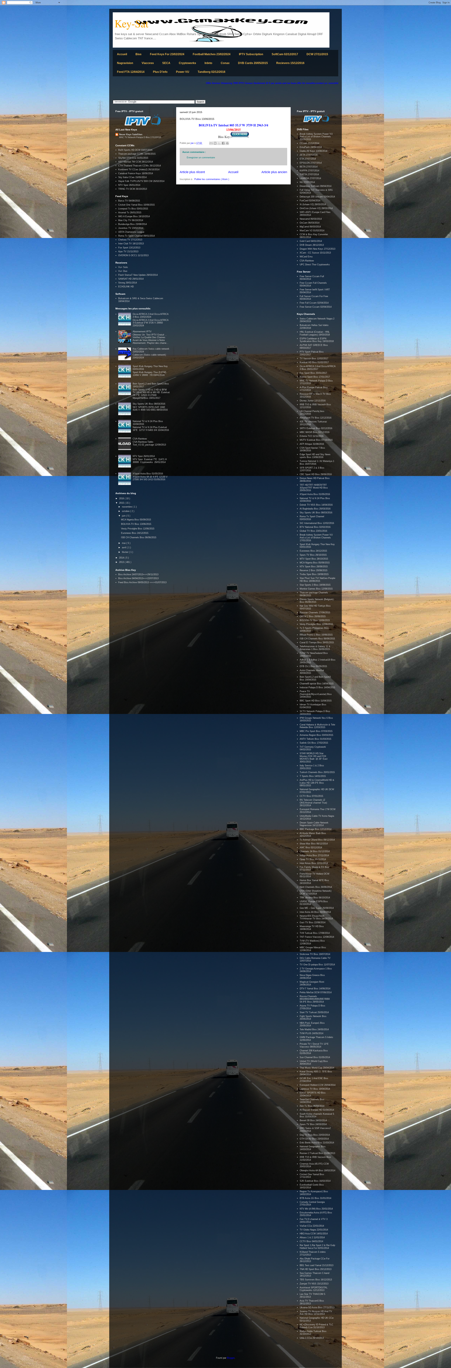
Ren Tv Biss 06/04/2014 (312, 1106)
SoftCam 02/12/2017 (285, 54)
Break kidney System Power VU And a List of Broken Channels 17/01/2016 (316, 537)
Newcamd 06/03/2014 (311, 219)
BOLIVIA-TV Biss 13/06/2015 (136, 524)
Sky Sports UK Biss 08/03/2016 (149, 403)
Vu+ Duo (122, 271)
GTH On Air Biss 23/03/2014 (314, 1138)
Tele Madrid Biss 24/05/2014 (314, 1029)
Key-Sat (132, 23)
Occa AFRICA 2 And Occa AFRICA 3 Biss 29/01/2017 (317, 367)
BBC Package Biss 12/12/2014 (315, 829)
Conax (225, 63)
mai (124, 543)
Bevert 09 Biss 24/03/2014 (313, 1120)
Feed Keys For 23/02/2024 (167, 54)
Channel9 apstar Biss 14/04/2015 (316, 683)
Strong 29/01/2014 (127, 282)
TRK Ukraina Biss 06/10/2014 (315, 897)
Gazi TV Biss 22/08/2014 (312, 922)
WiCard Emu (306, 256)
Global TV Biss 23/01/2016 (313, 531)
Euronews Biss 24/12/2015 (134, 533)
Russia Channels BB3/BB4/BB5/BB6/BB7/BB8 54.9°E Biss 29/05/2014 (315, 999)
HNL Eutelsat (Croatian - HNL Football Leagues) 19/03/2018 (315, 333)
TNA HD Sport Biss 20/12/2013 (315, 1269)
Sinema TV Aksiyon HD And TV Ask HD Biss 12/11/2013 (316, 1312)
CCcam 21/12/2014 (309, 143)
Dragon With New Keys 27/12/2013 (317, 249)
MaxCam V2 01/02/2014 (312, 230)
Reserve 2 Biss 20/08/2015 (313, 570)
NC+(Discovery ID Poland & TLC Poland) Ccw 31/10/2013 (316, 1326)
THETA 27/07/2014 (309, 174)
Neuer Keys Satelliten (130, 134)
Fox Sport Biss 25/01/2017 (313, 373)
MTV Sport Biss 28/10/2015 (314, 558)
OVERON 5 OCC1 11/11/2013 (133, 255)
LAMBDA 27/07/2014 (310, 178)
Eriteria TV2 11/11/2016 (311, 436)
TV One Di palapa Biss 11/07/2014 (317, 964)
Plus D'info (160, 71)
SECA (166, 63)
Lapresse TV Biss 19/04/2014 (315, 1089)
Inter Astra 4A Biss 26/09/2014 (315, 912)
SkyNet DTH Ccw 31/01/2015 (133, 158)
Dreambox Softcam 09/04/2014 (315, 186)
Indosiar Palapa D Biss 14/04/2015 (317, 687)
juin (124, 515)
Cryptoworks (187, 63)
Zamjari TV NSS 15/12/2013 (314, 1283)
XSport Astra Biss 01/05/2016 (148, 473)
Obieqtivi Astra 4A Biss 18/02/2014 (317, 1170)
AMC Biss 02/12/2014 (311, 847)
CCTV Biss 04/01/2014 (311, 1241)
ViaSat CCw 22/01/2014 (312, 1226)
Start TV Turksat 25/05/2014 (314, 1012)
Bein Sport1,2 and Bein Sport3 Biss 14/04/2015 (315, 678)
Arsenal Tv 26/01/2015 (129, 212)
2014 (122, 557)
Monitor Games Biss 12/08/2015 (316, 588)
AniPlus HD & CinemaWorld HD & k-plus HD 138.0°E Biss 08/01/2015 (317, 783)
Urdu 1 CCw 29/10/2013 (312, 1338)
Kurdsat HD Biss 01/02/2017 (314, 362)
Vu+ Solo (123, 267)
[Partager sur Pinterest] (227, 143)
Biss (138, 54)
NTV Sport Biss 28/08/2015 (314, 566)
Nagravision (125, 63)
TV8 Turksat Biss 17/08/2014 (315, 933)
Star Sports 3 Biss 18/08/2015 (315, 585)
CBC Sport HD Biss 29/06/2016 (316, 474)
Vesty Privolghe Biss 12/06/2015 (137, 528)
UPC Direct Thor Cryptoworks (315, 264)
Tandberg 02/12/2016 (211, 71)
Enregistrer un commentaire (201, 157)
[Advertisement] (177, 92)
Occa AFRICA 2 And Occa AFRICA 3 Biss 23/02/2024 (150, 315)
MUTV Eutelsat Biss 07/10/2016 (316, 440)
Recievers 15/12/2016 (290, 63)
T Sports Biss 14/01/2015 (313, 776)
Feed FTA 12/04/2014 (130, 71)
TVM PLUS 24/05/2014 (311, 1033)
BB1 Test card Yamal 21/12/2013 (316, 1265)
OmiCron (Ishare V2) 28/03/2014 (316, 208)
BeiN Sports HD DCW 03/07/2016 (135, 150)
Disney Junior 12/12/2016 (313, 400)
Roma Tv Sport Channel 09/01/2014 (136, 235)
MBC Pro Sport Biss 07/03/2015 (316, 731)
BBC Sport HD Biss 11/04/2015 (316, 700)
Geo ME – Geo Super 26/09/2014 (317, 908)
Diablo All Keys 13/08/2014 (313, 151)
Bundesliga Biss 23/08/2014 (132, 224)
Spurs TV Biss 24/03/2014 (313, 1124)
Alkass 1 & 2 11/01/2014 (312, 1237)
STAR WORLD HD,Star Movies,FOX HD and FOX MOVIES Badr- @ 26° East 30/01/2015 (314, 757)
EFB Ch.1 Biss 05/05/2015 (313, 666)
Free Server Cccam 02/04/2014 (316, 307)
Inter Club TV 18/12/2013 (131, 243)
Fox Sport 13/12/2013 (129, 247)
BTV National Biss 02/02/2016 (315, 527)
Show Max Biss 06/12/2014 (314, 843)
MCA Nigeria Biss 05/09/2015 (136, 519)
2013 (122, 562)
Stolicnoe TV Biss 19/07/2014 (315, 954)
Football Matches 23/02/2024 (211, 54)
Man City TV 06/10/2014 (130, 220)
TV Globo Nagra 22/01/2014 (314, 1229)
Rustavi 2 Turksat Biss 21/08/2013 (317, 1153)
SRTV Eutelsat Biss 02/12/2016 (316, 428)
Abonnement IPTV (142, 331)
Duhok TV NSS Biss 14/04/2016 (316, 504)
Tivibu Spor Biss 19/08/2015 (314, 574)
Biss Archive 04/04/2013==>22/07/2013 (138, 578)
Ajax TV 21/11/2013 (128, 251)
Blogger (230, 1358)
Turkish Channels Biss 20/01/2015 (317, 772)
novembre (127, 506)
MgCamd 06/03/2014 (310, 226)
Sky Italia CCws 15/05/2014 (132, 177)
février (125, 552)
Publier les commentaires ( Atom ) (211, 179)
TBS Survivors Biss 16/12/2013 (316, 1279)
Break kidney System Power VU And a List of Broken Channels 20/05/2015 (316, 137)
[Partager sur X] (219, 143)
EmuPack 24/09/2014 (311, 147)
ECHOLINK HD (126, 286)
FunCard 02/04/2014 (310, 200)
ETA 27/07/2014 (308, 158)
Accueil (122, 54)
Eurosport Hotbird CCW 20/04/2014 (317, 1085)
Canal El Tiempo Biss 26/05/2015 (317, 642)
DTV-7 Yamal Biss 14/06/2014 (315, 988)
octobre (126, 511)
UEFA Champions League (131, 232)
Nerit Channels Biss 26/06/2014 (316, 887)
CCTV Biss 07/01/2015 (311, 796)
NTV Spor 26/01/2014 (129, 185)
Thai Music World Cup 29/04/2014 (317, 1067)
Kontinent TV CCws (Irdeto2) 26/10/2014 (138, 169)
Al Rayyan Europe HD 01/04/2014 (317, 1110)
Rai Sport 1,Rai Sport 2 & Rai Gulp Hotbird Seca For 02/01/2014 (317, 1246)
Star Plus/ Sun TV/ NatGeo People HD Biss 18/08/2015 (317, 579)
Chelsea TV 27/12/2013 (130, 239)
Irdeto (208, 63)
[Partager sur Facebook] (223, 143)
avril (124, 547)
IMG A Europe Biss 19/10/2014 (134, 216)
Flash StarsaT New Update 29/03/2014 (138, 275)
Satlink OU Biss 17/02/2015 (314, 742)
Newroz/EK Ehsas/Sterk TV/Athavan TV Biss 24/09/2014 (316, 917)
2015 (122, 503)
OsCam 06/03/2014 (309, 222)
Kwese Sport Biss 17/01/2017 (315, 376)
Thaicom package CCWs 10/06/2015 (137, 153)
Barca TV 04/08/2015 (129, 200)
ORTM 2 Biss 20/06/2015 (313, 616)
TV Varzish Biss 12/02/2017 (314, 358)
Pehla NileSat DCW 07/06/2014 (316, 992)
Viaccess (148, 63)
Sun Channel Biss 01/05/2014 (315, 1057)
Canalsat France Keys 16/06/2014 (135, 173)
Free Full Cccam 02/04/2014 (314, 302)
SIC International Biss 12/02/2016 (317, 523)
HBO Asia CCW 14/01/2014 (314, 1233)
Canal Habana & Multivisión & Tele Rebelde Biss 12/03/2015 (317, 726)
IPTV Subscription (251, 54)
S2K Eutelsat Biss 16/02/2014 (315, 1181)
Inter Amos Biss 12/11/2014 (314, 863)
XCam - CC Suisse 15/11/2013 (315, 252)
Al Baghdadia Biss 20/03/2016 (315, 508)
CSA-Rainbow (140, 438)
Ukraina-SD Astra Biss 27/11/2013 (317, 1307)
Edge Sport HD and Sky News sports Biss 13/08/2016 (315, 456)
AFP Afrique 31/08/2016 (312, 444)
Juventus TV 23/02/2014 (130, 228)
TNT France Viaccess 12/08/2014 (317, 937)
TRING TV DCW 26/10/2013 (132, 189)
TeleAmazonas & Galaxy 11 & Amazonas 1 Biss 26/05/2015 (315, 648)
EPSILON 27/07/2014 (311, 162)
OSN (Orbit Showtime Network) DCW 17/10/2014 (315, 892)
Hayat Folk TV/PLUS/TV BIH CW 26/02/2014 (141, 181)
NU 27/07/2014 (307, 182)
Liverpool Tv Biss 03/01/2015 (133, 208)
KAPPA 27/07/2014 (309, 170)
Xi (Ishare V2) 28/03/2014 (313, 204)
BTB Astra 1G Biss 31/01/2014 (315, 1198)
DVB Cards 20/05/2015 (253, 63)
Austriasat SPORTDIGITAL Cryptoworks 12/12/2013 (314, 1289)
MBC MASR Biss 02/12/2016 (314, 432)
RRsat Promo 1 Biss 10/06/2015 (316, 634)
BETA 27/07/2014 (308, 166)
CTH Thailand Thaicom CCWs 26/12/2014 (139, 165)
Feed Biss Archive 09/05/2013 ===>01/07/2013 (142, 582)
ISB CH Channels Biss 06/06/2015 (138, 537)
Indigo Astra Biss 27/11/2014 (314, 855)
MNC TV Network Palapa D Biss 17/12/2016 (140, 137)
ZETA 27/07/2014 (308, 155)
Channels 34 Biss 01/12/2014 (315, 851)
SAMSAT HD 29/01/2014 (131, 278)
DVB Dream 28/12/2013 (312, 245)
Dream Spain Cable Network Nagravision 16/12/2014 (314, 824)
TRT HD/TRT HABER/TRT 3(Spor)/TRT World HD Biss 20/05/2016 (314, 488)
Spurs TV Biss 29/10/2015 (313, 555)
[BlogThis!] (215, 143)
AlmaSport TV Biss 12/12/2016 (315, 417)
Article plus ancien (274, 172)
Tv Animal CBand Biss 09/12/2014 (317, 839)
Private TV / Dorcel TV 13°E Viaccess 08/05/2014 (314, 1045)
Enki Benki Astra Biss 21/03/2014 (317, 1142)
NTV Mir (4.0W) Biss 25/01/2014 (316, 1208)
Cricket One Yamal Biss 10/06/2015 (136, 204)
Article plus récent (192, 172)
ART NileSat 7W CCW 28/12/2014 (135, 161)
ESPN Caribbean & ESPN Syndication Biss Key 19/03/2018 (317, 340)
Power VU (182, 71)
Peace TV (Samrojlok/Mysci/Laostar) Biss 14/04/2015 (316, 694)
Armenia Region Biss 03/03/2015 (316, 735)
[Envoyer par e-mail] (211, 143)
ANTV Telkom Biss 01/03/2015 (315, 739)
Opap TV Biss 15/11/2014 (313, 859)
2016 (122, 498)
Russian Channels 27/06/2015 (315, 612)
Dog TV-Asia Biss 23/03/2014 (315, 1135)
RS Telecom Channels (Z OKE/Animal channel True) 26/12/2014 (313, 803)
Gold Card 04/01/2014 (311, 241)
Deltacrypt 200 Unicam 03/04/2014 (317, 196)
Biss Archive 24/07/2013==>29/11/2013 (138, 574)
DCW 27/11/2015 (317, 54)
